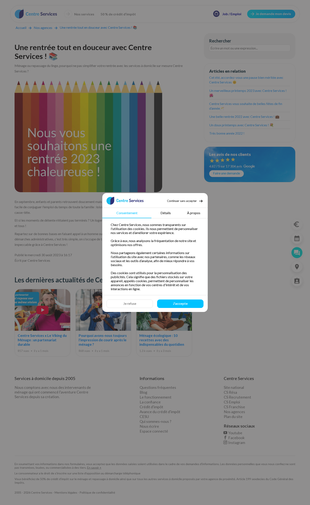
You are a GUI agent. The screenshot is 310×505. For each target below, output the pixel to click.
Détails (165, 213)
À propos (193, 213)
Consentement (126, 213)
